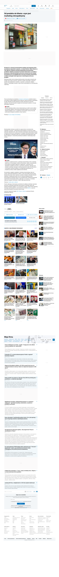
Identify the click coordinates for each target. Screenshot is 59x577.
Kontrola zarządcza (43, 154)
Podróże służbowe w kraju (44, 165)
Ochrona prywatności (11, 538)
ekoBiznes (6, 341)
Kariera (33, 538)
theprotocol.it (48, 533)
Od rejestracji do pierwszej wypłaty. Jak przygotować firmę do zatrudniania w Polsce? (46, 115)
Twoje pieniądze (32, 8)
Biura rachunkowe (40, 516)
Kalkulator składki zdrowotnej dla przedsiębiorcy (45, 131)
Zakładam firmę (11, 339)
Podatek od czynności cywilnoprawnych (46, 166)
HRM (13, 522)
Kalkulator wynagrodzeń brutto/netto (45, 134)
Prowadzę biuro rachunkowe (42, 518)
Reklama (44, 538)
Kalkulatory (43, 129)
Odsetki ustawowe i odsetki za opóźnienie (46, 158)
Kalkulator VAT (42, 142)
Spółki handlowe (42, 151)
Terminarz (44, 175)
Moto (37, 8)
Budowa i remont (48, 520)
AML (38, 522)
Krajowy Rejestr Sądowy (44, 155)
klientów (29, 187)
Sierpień (48, 175)
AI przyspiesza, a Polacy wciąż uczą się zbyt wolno (47, 125)
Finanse (22, 339)
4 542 (34, 491)
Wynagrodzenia (15, 518)
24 (41, 177)
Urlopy (13, 520)
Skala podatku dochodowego (42, 533)
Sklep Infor (22, 522)
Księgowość (8, 8)
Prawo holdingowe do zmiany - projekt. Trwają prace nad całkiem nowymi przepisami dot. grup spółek (46, 100)
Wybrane (51, 97)
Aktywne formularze (46, 149)
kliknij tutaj (25, 507)
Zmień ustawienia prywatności (21, 538)
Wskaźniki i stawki (41, 526)
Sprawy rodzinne (23, 517)
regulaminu (21, 501)
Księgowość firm (6, 516)
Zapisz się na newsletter (33, 214)
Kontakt (40, 538)
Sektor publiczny (21, 8)
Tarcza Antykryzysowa (16, 341)
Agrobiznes (29, 340)
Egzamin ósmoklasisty (16, 534)
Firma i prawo (41, 208)
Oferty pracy (48, 534)
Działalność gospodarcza (44, 150)
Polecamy (41, 275)
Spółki (16, 339)
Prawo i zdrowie (23, 523)
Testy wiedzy (14, 535)
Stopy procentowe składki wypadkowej (46, 162)
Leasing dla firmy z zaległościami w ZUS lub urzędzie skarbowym (46, 122)
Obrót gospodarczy (6, 519)
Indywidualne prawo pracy (16, 517)
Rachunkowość (6, 518)
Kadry (13, 8)
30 (52, 177)
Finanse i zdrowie (32, 522)
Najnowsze (46, 97)
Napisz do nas (21, 214)
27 (46, 177)
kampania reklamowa (19, 211)
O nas (5, 538)
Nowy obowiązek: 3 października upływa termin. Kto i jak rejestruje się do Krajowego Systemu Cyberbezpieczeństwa (46, 112)
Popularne (42, 97)
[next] (36, 491)
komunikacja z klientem (8, 211)
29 (50, 177)
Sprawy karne (23, 518)
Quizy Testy (42, 170)
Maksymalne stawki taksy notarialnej (45, 167)
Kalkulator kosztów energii (44, 138)
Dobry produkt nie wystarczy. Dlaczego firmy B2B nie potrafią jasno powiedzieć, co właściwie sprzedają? (46, 107)
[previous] (25, 491)
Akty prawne (23, 526)
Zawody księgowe (6, 521)
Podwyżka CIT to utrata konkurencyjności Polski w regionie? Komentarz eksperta (46, 102)
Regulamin (29, 538)
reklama (14, 211)
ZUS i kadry (5, 520)
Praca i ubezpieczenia (16, 340)
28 (48, 177)
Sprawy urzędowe (23, 520)
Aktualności (6, 339)
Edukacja (47, 8)
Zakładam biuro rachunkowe (42, 517)
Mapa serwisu (49, 538)
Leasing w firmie (27, 339)
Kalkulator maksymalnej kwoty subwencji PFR (46, 144)
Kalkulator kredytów (43, 139)
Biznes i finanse (32, 517)
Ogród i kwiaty (48, 521)
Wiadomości (48, 517)
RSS (36, 538)
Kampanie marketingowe (23, 99)
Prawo (27, 8)
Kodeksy (22, 533)
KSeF (51, 8)
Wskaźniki (43, 157)
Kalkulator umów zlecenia (44, 135)
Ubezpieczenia (15, 519)
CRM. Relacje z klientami (21, 191)
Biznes (17, 8)
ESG (21, 341)
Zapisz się (20, 503)
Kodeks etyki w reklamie (13, 182)
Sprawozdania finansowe (41, 521)
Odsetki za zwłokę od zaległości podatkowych (45, 161)
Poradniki (10, 341)
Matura (14, 533)
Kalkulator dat (42, 147)
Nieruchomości (42, 8)
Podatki (25, 340)
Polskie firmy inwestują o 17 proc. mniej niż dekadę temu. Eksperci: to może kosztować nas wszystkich (46, 120)
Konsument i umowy (24, 519)
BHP (13, 521)
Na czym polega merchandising (14, 114)
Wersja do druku (10, 214)
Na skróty (47, 526)
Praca (22, 521)
